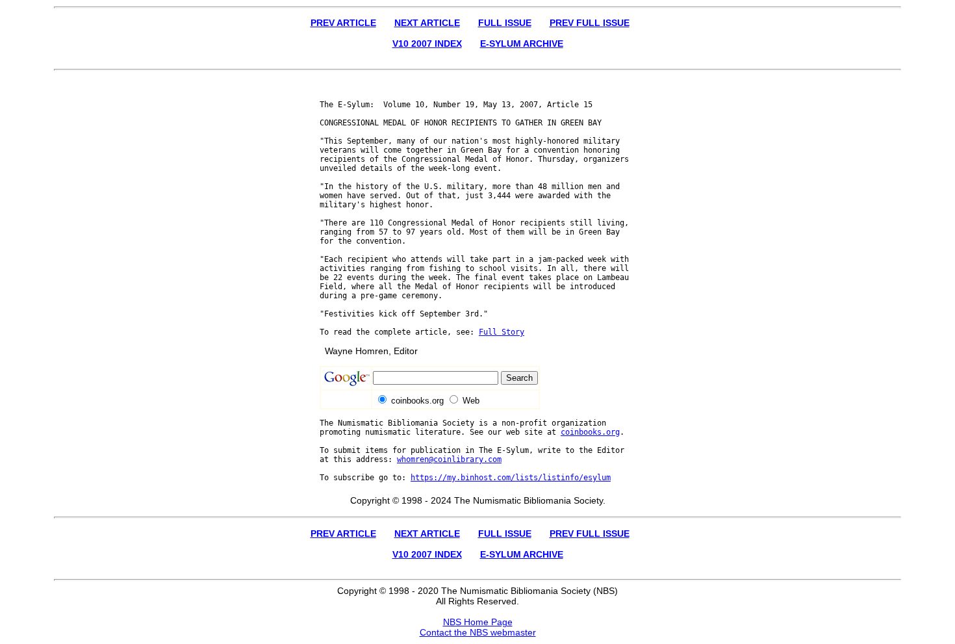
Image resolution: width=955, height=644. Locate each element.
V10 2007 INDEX (427, 43)
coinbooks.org (590, 432)
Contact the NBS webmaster (478, 632)
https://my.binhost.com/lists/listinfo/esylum (511, 477)
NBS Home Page (478, 622)
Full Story (501, 332)
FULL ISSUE (504, 23)
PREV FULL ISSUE (590, 23)
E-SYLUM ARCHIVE (521, 43)
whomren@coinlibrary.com (449, 459)
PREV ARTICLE (343, 23)
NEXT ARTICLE (427, 23)
